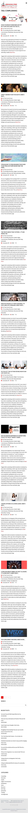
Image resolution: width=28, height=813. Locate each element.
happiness (24, 58)
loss (10, 61)
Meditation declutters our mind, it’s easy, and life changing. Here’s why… (14, 741)
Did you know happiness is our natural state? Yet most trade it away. (13, 752)
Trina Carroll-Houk (8, 28)
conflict (13, 58)
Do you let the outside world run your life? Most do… (12, 747)
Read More (12, 52)
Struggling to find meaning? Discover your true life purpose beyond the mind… (13, 166)
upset (2, 76)
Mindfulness (11, 32)
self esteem (16, 65)
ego (16, 58)
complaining (8, 58)
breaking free (24, 56)
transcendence (17, 72)
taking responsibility (9, 72)
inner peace (13, 59)
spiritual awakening (12, 68)
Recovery (16, 32)
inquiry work (21, 538)
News (2, 785)
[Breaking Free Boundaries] (9, 5)
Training (8, 103)
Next (9, 697)
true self (14, 74)
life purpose (6, 61)
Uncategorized (13, 580)
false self (20, 58)
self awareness (10, 65)
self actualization (17, 542)
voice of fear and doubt (9, 76)
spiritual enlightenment (11, 347)
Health (15, 30)
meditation (14, 61)
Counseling (6, 30)
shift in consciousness (17, 345)
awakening (9, 56)
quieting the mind (12, 63)
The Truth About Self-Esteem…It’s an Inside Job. (11, 736)
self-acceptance (21, 344)
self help (21, 65)
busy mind (3, 58)
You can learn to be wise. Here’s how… (13, 639)
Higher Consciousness (6, 59)
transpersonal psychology (6, 74)
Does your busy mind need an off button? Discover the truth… (13, 719)
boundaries (17, 56)
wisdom (3, 687)
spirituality (17, 70)
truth (18, 74)
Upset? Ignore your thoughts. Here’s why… (10, 725)
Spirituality (3, 34)
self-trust (16, 67)
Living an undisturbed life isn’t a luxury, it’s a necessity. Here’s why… (13, 763)
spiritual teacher (11, 70)
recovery (19, 63)
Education (11, 30)
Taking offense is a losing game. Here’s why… (11, 758)
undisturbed (22, 74)
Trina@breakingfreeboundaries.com (15, 802)
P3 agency (15, 810)
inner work (19, 59)
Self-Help (20, 32)
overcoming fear (4, 63)
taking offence (9, 349)
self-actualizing (10, 67)
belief (13, 56)
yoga (16, 76)
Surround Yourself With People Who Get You (11, 714)
